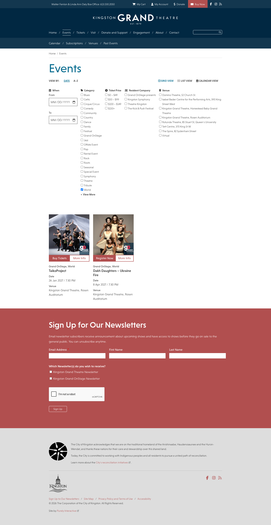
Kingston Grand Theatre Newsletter (75, 372)
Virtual (165, 135)
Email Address (58, 349)
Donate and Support (114, 32)
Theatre (88, 180)
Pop (86, 149)
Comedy (88, 108)
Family (87, 126)
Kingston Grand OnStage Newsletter (76, 378)
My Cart (141, 4)
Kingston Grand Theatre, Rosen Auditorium (186, 117)
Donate (181, 4)
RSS (220, 477)
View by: (54, 80)
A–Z (76, 80)
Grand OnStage (93, 135)
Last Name (176, 349)
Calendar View (208, 80)
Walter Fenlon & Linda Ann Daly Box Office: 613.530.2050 (83, 4)
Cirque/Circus (92, 104)
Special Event (91, 171)
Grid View (167, 80)
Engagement (141, 32)
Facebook (208, 477)
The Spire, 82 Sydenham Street (179, 131)
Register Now (104, 258)
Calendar (54, 43)
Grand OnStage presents (142, 95)
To (50, 112)
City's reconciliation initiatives (112, 462)
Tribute (88, 185)
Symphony (90, 176)
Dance (87, 122)
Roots (87, 162)
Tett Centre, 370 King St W (176, 126)
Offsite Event (91, 144)
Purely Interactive (66, 510)
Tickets (81, 32)
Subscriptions (74, 43)
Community (90, 113)
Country (88, 117)
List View (186, 80)
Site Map (89, 498)
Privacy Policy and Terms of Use (115, 498)
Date (67, 80)
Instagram (214, 477)
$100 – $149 (114, 104)
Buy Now (200, 4)
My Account (161, 4)
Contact (174, 32)
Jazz (86, 140)
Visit (93, 32)
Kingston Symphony (139, 99)
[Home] (135, 19)
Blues (87, 95)
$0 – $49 (113, 95)
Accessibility (144, 498)
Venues (93, 43)
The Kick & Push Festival (141, 108)
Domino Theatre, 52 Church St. (179, 95)
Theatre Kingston (137, 104)
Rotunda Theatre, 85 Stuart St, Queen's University (189, 122)
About (160, 32)
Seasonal (89, 167)
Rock (86, 158)
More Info (79, 258)
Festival (88, 131)
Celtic (87, 99)
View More (89, 194)
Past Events (111, 43)
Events (66, 32)
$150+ (111, 108)
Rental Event (91, 153)
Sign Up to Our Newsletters (64, 498)
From (52, 95)
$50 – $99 (113, 99)
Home (53, 32)
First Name (116, 349)
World (87, 189)
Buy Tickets (60, 258)
